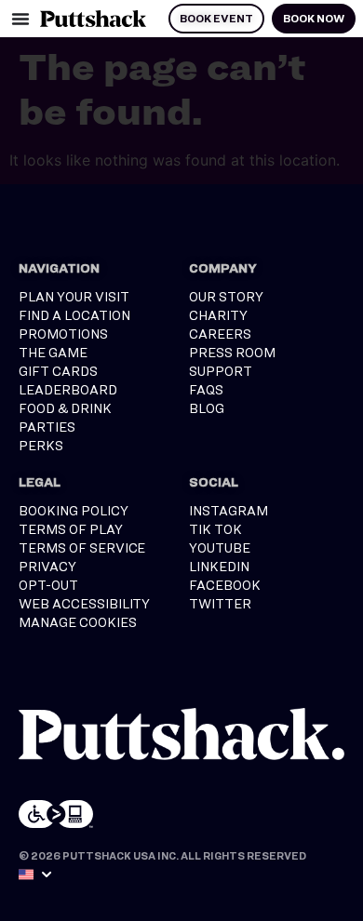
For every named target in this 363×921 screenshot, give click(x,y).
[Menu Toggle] (20, 18)
